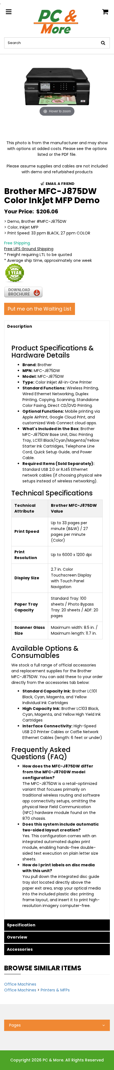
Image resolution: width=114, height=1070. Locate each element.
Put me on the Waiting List (39, 308)
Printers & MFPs (55, 990)
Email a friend (59, 183)
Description (19, 326)
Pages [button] (15, 1025)
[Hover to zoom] (57, 86)
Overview (17, 937)
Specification (21, 925)
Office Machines (20, 984)
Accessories (20, 949)
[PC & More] (57, 21)
